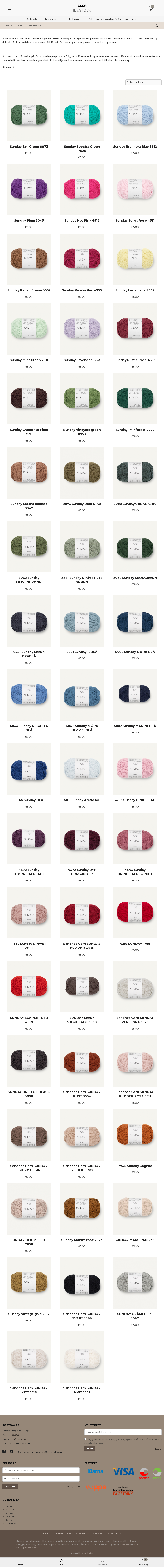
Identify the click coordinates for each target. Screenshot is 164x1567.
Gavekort (10, 1520)
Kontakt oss (11, 1523)
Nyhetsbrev (114, 1533)
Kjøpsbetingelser (63, 1533)
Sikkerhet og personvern (90, 1533)
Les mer (158, 1449)
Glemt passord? (73, 1487)
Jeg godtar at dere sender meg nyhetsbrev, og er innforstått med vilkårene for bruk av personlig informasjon (123, 1441)
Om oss (9, 1513)
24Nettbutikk (87, 1553)
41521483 (15, 1435)
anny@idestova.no (18, 1439)
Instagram (10, 1516)
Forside (9, 1506)
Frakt (46, 1533)
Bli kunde (10, 1509)
